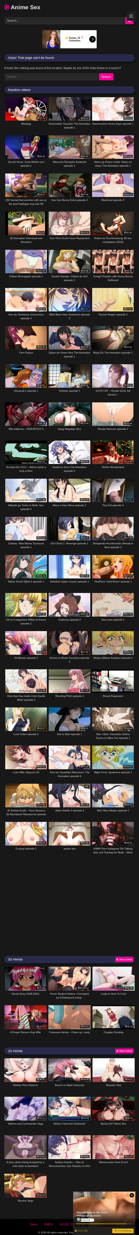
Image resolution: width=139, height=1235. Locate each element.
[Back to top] (128, 1224)
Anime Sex (24, 7)
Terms (34, 1224)
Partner (104, 1224)
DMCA (48, 1224)
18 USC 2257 (68, 1224)
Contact (88, 1224)
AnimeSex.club (91, 1232)
